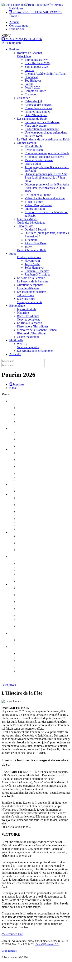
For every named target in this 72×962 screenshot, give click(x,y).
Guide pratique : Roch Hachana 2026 (39, 404)
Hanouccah (31, 77)
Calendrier (23, 97)
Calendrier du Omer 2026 (32, 639)
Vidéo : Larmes (34, 201)
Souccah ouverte (27, 473)
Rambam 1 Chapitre (37, 271)
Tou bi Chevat (17, 532)
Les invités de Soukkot (31, 463)
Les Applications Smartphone (35, 350)
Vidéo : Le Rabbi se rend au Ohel (45, 198)
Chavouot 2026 (18, 646)
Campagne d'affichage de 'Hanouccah (40, 511)
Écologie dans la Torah (31, 546)
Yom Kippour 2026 (36, 66)
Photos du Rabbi (35, 208)
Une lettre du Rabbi (29, 667)
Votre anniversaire (35, 125)
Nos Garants (24, 657)
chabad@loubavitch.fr (47, 944)
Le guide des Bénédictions (33, 553)
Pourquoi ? (23, 636)
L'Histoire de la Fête (29, 574)
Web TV (22, 343)
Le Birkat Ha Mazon (29, 323)
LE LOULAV (25, 466)
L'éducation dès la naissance (42, 129)
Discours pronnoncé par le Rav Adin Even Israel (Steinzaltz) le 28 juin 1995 (47, 188)
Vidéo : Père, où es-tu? (38, 205)
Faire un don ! (13, 42)
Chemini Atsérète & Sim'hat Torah (45, 73)
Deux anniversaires (28, 671)
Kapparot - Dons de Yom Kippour (37, 446)
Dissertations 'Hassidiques (32, 326)
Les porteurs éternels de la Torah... (38, 491)
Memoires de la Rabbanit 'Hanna (37, 330)
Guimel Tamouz (26, 142)
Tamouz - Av (25, 226)
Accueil (14, 22)
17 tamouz (31, 239)
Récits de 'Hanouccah (30, 525)
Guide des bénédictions (31, 222)
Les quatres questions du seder (35, 612)
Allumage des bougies (38, 104)
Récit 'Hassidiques (28, 316)
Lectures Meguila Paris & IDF (35, 567)
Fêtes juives (24, 56)
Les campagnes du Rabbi (32, 118)
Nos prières (24, 442)
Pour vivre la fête (27, 407)
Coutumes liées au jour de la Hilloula (47, 153)
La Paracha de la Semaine (32, 281)
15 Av (28, 246)
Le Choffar (23, 411)
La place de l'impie (28, 608)
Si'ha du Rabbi (33, 146)
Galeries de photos (28, 347)
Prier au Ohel (33, 163)
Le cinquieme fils (27, 615)
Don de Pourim (26, 581)
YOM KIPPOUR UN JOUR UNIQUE (41, 432)
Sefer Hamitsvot (34, 267)
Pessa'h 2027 (17, 584)
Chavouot (30, 94)
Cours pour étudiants (29, 302)
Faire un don (17, 29)
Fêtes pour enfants (28, 477)
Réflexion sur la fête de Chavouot (37, 674)
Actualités (15, 354)
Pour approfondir (27, 518)
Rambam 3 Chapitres (37, 274)
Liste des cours (26, 298)
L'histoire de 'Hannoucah (32, 515)
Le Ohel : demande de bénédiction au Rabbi (43, 139)
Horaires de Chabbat (29, 52)
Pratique (14, 49)
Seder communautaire (30, 601)
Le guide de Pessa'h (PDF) (33, 594)
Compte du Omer (35, 91)
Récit (20, 549)
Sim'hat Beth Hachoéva (31, 480)
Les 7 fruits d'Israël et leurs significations (41, 536)
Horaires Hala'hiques (37, 111)
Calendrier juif (33, 101)
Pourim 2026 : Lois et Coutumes (36, 560)
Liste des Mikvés (27, 219)
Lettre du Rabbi (34, 149)
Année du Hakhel (27, 452)
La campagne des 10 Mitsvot (42, 122)
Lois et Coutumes (27, 497)
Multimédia (16, 340)
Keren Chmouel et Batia (31, 250)
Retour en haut (14, 934)
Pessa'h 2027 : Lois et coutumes (36, 598)
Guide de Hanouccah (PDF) (34, 501)
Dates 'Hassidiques (36, 115)
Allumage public (27, 504)
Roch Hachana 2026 (37, 63)
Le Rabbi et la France (38, 194)
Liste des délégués (28, 288)
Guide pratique (26, 456)
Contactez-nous (18, 25)
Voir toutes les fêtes (36, 59)
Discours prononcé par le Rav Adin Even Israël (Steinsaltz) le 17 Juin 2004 (46, 177)
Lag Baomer (24, 643)
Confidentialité (9, 950)
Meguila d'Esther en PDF (32, 570)
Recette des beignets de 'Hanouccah (38, 522)
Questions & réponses (30, 284)
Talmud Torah (25, 295)
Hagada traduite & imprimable (35, 605)
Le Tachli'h (24, 414)
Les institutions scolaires (31, 291)
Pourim (29, 84)
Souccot (29, 70)
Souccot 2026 (17, 449)
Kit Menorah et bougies (31, 529)
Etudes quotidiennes (29, 257)
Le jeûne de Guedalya (30, 418)
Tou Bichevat (33, 80)
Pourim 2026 (17, 556)
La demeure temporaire (31, 459)
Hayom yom (32, 260)
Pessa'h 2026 (32, 87)
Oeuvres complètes (28, 319)
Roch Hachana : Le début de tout (37, 425)
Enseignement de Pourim (32, 577)
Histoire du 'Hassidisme (31, 333)
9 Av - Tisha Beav (35, 243)
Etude (12, 253)
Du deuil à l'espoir (36, 229)
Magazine (23, 312)
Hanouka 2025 (18, 494)
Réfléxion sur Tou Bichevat (33, 542)
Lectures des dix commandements (37, 653)
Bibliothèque (17, 305)
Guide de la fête (26, 650)
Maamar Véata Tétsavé (39, 160)
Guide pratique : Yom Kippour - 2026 (39, 435)
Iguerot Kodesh (26, 309)
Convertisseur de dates (38, 108)
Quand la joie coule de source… (36, 470)
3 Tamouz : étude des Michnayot (44, 156)
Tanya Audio (32, 264)
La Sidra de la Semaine (31, 278)
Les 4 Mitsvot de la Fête (31, 563)
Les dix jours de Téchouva (33, 421)
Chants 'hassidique (28, 336)
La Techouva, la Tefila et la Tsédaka (39, 439)
